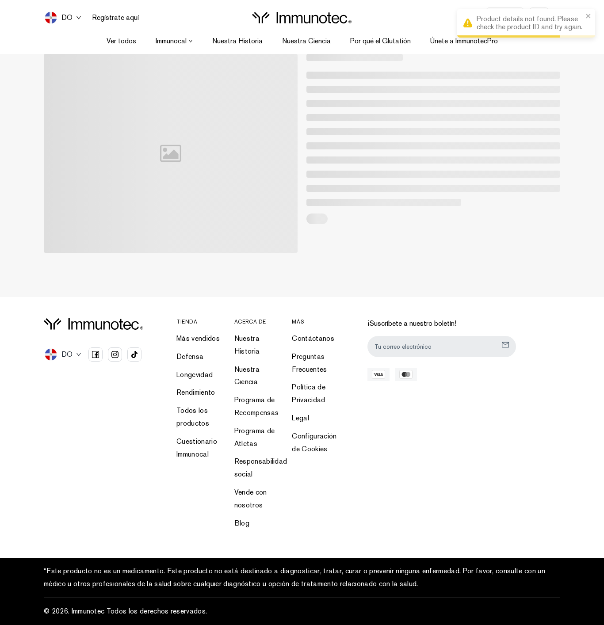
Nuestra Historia (237, 41)
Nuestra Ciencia (306, 41)
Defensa (189, 356)
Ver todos (121, 41)
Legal (300, 418)
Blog (241, 523)
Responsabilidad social (258, 467)
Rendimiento (195, 392)
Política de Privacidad (308, 393)
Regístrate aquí (115, 18)
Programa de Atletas (254, 437)
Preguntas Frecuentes (309, 362)
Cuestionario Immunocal (196, 447)
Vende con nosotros (250, 498)
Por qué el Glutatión (380, 41)
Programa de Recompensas (256, 406)
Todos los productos (192, 416)
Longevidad (194, 374)
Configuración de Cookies (314, 442)
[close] (588, 16)
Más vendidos (198, 338)
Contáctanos (313, 338)
